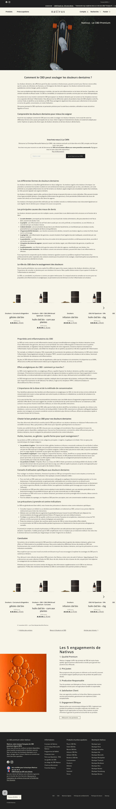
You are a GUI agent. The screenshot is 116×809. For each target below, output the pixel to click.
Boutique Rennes (97, 774)
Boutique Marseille (98, 755)
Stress (69, 774)
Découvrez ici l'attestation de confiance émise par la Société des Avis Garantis (22, 778)
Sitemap (107, 796)
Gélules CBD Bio (72, 755)
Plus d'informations (58, 151)
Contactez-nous (49, 754)
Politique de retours (96, 796)
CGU (58, 796)
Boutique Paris (96, 747)
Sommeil (69, 771)
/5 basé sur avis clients (55, 6)
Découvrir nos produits (70, 717)
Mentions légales (66, 796)
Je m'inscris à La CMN (75, 156)
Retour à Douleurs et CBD (58, 630)
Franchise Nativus (50, 768)
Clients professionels (51, 765)
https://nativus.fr (89, 557)
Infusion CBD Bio (72, 752)
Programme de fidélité (52, 751)
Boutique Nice (96, 766)
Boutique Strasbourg (98, 771)
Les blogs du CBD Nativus (53, 762)
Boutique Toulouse (97, 760)
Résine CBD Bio (71, 749)
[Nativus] (58, 11)
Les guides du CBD (50, 760)
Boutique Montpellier (98, 758)
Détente (69, 766)
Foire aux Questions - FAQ (53, 757)
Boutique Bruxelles (98, 749)
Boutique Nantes (97, 768)
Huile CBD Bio (71, 747)
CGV (53, 796)
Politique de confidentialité (81, 796)
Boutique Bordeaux (98, 763)
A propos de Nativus (51, 744)
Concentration (71, 760)
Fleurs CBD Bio (71, 744)
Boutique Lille (96, 752)
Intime (69, 768)
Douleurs (69, 763)
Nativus (13, 802)
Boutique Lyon (96, 744)
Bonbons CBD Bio (72, 758)
